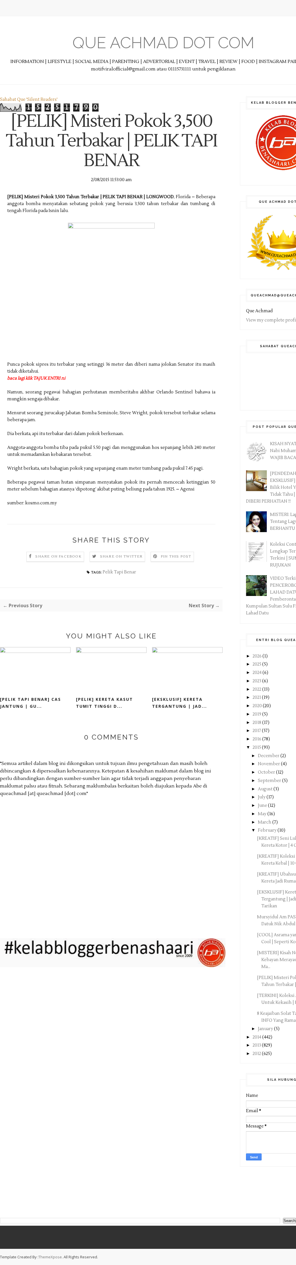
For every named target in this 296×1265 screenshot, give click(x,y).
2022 (257, 689)
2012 (257, 1053)
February (268, 830)
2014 (257, 1037)
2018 (257, 722)
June (263, 805)
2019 (257, 714)
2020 (258, 706)
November (269, 764)
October (267, 772)
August (265, 789)
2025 (257, 664)
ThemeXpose (50, 1257)
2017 (257, 730)
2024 (257, 672)
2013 (257, 1045)
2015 (257, 747)
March (265, 822)
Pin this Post (176, 556)
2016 (257, 739)
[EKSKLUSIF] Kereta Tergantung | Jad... (179, 702)
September (270, 780)
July (262, 797)
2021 (257, 697)
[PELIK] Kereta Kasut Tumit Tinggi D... (104, 702)
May (262, 814)
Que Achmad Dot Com (163, 42)
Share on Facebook (58, 556)
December (269, 756)
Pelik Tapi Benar (119, 572)
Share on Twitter (121, 556)
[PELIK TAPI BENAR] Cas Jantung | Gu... (30, 702)
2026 (257, 656)
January (266, 1029)
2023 (257, 681)
